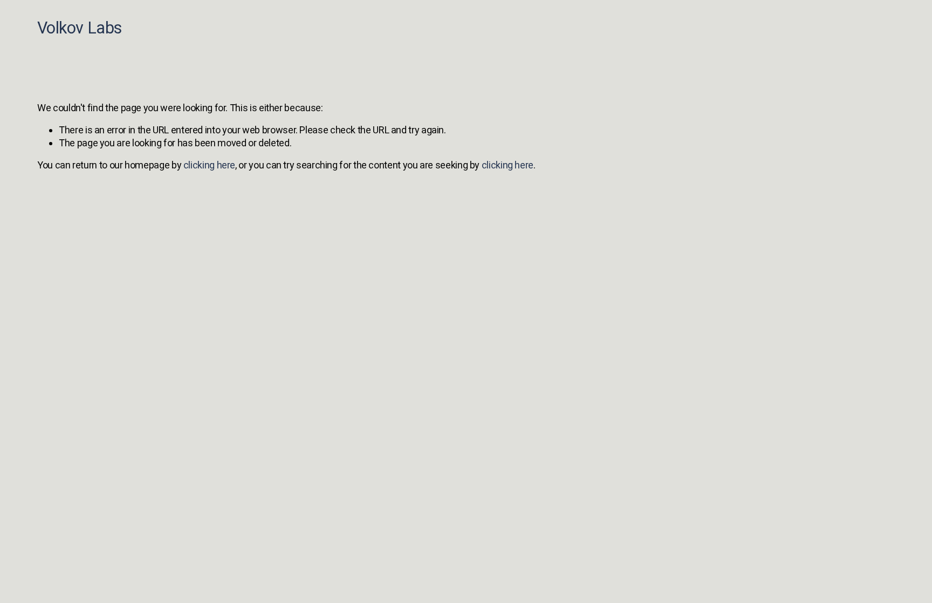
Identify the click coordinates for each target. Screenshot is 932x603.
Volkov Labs (79, 27)
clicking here (209, 165)
